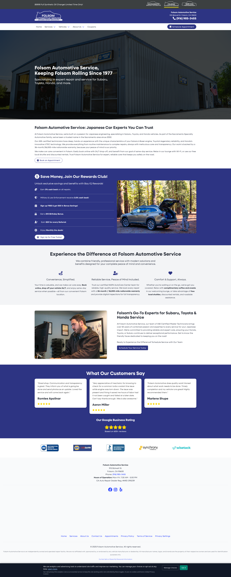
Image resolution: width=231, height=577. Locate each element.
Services (48, 26)
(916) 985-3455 (186, 18)
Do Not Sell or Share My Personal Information (115, 559)
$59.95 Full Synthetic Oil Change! (59, 4)
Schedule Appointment (183, 26)
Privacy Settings (162, 536)
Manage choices (170, 568)
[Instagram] (115, 490)
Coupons (91, 26)
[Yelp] (120, 490)
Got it (184, 568)
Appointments (111, 536)
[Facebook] (110, 490)
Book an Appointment (50, 160)
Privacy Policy (127, 536)
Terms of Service (144, 536)
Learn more (52, 569)
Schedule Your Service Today (132, 348)
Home (39, 26)
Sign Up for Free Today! (51, 237)
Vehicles (63, 26)
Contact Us (97, 536)
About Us (84, 536)
